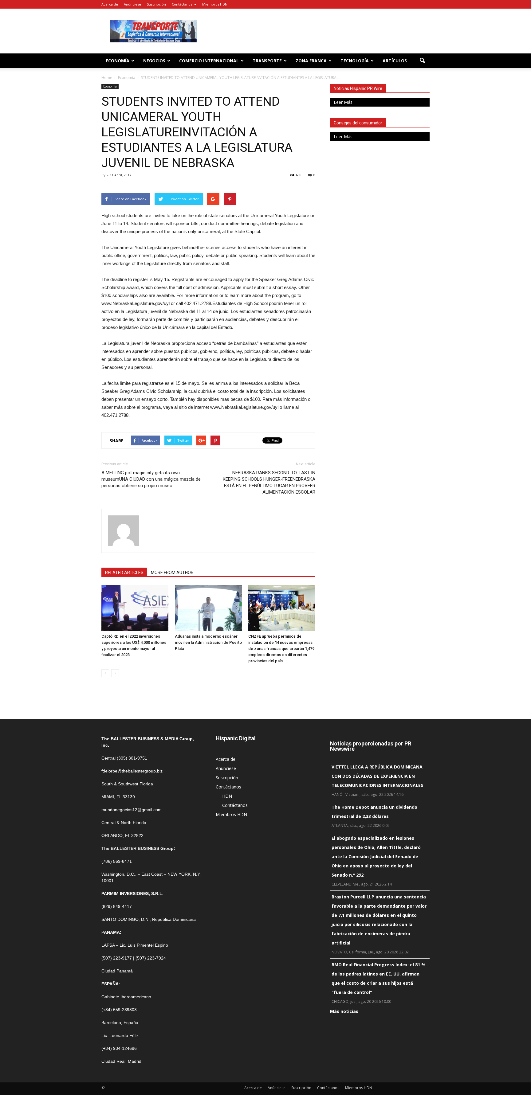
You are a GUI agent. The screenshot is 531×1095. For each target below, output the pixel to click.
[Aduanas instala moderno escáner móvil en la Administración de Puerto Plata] (208, 608)
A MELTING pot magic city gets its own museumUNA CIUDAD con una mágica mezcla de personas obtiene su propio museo (151, 479)
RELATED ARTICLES (124, 572)
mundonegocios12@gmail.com (131, 809)
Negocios (154, 61)
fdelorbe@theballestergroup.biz (132, 770)
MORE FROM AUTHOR (172, 572)
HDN (227, 796)
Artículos (395, 61)
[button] (422, 60)
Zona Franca (311, 61)
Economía (117, 61)
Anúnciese (132, 4)
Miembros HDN (214, 4)
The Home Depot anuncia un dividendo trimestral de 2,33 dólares (374, 811)
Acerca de (109, 4)
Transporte (267, 61)
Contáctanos (182, 4)
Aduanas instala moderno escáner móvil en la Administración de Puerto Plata (208, 642)
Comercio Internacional (209, 61)
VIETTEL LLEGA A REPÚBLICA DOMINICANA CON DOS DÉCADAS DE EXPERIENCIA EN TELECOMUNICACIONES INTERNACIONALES (377, 776)
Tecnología (354, 61)
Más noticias (344, 1011)
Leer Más (343, 102)
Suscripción (156, 4)
